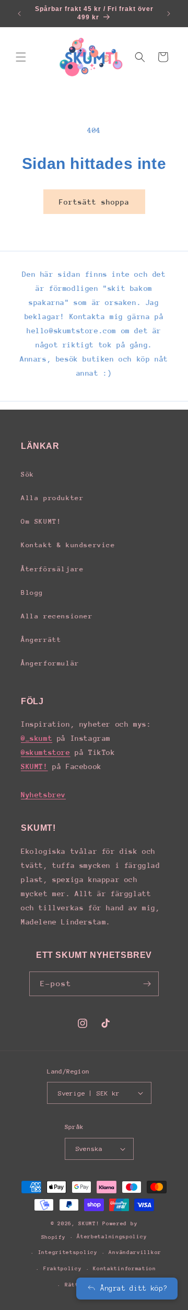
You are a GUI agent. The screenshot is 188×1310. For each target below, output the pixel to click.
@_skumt (36, 738)
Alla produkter (52, 498)
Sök (27, 474)
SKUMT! (34, 766)
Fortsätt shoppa (94, 202)
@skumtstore (45, 752)
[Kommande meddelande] (168, 13)
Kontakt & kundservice (68, 545)
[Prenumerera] (146, 984)
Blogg (32, 592)
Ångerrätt (41, 639)
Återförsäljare (52, 569)
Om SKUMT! (41, 521)
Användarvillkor (135, 1252)
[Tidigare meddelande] (19, 13)
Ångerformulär (50, 663)
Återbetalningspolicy (112, 1237)
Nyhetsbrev (43, 794)
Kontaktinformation (124, 1269)
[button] (20, 57)
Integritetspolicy (68, 1252)
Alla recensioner (57, 616)
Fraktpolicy (62, 1269)
